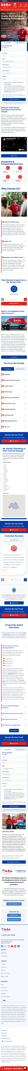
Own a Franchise (5, 973)
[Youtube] (12, 946)
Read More (14, 567)
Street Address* (6, 70)
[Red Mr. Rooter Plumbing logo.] (14, 930)
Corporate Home (5, 996)
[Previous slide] (2, 299)
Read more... (6, 493)
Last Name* (4, 53)
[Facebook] (2, 946)
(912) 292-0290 (9, 935)
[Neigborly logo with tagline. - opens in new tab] (21, 871)
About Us (3, 964)
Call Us (21, 6)
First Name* (4, 47)
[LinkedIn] (18, 946)
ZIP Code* (4, 76)
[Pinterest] (15, 946)
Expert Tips (4, 987)
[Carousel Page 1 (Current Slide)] (11, 579)
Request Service (14, 303)
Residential (8, 42)
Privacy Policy (6, 91)
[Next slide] (25, 299)
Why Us (3, 970)
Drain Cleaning (5, 172)
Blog (2, 984)
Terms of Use (4, 1030)
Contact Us (4, 967)
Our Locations (4, 990)
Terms (22, 89)
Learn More (14, 357)
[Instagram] (9, 946)
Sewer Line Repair (6, 180)
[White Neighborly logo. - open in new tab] (4, 1)
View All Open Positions (13, 862)
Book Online (15, 6)
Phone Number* (5, 64)
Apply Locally (4, 976)
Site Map (3, 993)
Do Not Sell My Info (5, 1038)
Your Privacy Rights (7, 1041)
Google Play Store (15, 919)
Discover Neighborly (13, 904)
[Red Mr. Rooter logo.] (7, 871)
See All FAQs (14, 730)
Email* (3, 59)
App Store (15, 915)
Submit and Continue (14, 99)
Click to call (19, 171)
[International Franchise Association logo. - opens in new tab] (3, 1000)
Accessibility (4, 1035)
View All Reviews (14, 540)
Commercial (21, 42)
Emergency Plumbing (18, 180)
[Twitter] (5, 946)
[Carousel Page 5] (16, 579)
